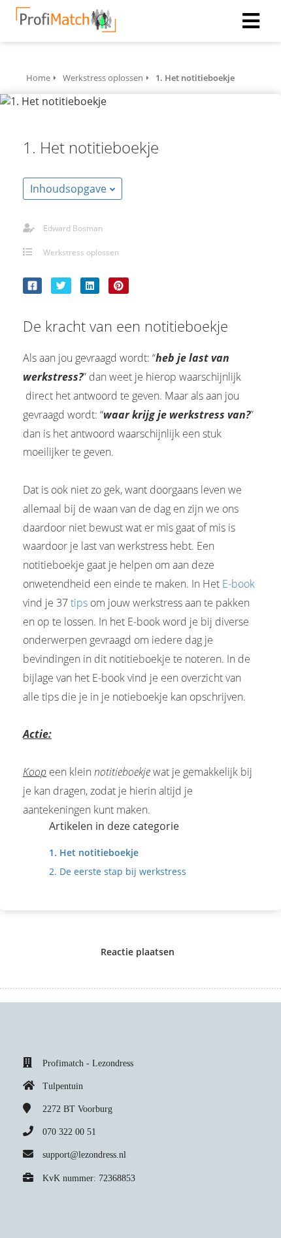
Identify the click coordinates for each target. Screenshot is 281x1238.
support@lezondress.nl (84, 1155)
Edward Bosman (73, 228)
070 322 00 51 (69, 1132)
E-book (238, 584)
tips (79, 602)
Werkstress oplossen (81, 252)
